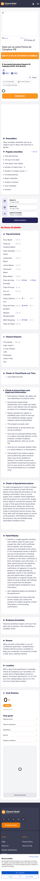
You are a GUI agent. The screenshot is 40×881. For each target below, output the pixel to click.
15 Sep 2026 (14, 202)
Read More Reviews (20, 795)
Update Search (20, 220)
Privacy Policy (27, 842)
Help (3, 842)
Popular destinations (9, 850)
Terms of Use (27, 846)
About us (5, 846)
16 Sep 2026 (14, 208)
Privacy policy (33, 856)
